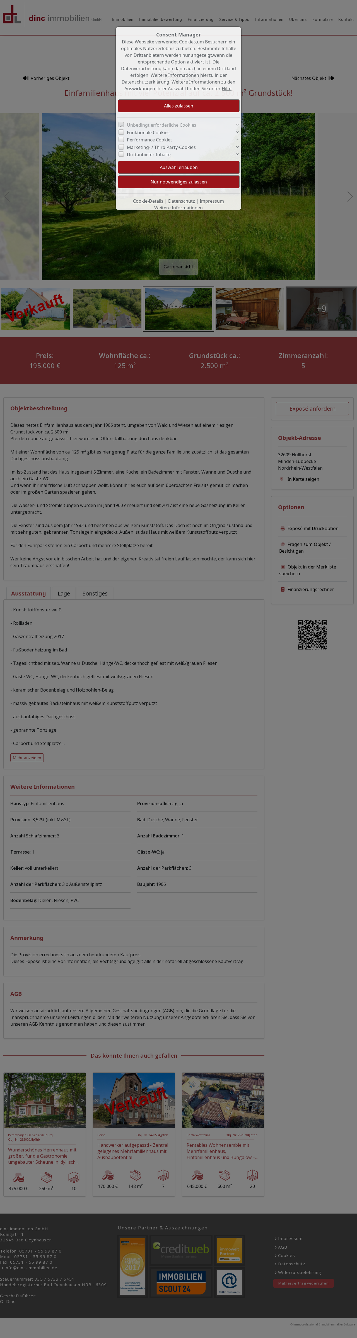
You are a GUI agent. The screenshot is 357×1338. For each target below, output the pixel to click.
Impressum (212, 201)
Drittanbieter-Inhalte (149, 154)
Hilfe (226, 88)
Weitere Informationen (178, 208)
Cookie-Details (148, 201)
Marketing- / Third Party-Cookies (161, 147)
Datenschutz (181, 201)
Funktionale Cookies (148, 132)
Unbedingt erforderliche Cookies (161, 125)
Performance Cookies (150, 140)
